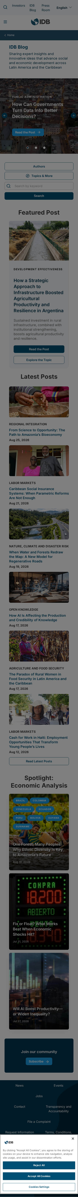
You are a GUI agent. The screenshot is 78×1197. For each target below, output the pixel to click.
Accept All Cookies (39, 1176)
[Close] (73, 1138)
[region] (39, 1164)
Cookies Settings (39, 1186)
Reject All (38, 1165)
